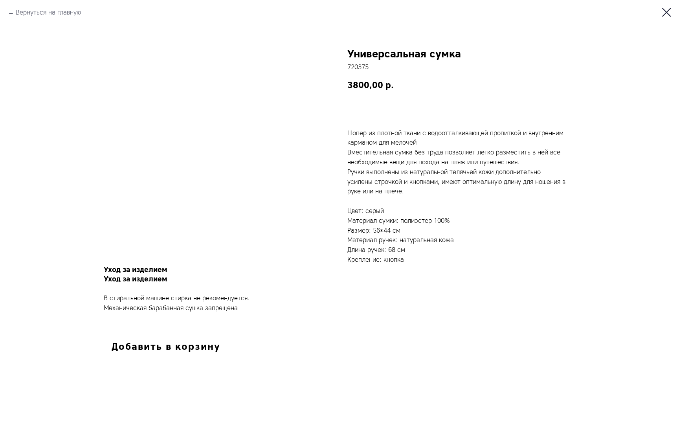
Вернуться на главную (48, 12)
